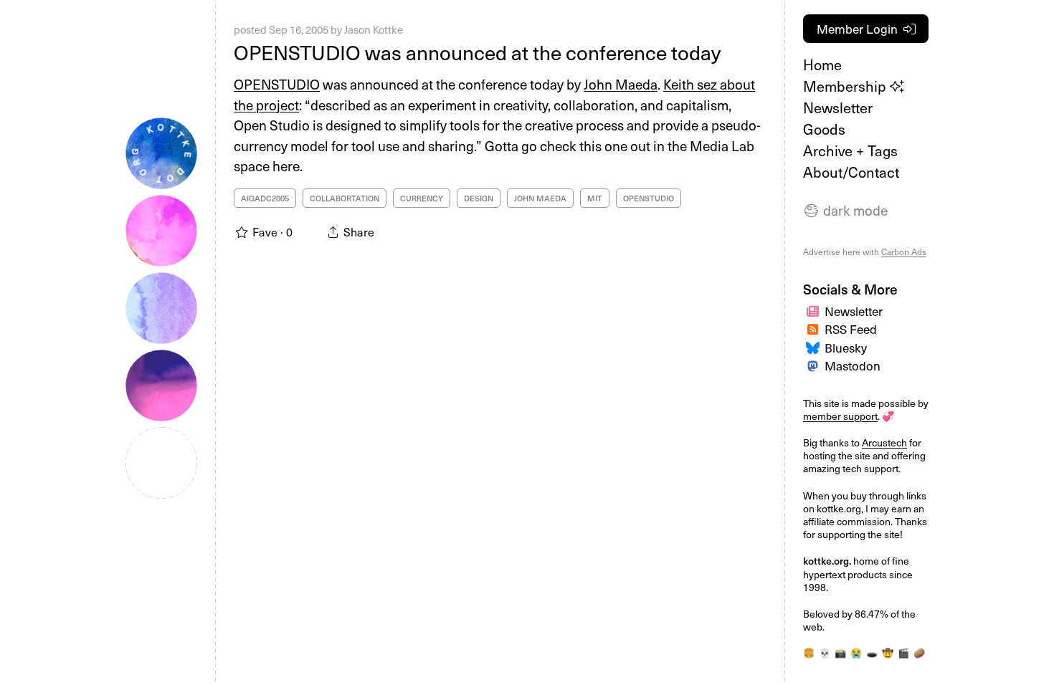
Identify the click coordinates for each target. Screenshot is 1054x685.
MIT (594, 198)
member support (840, 415)
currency (421, 198)
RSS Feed (851, 329)
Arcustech (884, 442)
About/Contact (851, 172)
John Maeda (620, 84)
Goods (824, 129)
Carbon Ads (903, 251)
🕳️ (872, 652)
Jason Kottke (373, 29)
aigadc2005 (265, 198)
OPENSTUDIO (277, 84)
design (478, 198)
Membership (846, 86)
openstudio (648, 198)
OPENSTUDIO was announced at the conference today (477, 52)
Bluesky (846, 347)
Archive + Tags (850, 150)
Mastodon (852, 365)
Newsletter (838, 107)
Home (822, 64)
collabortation (344, 198)
